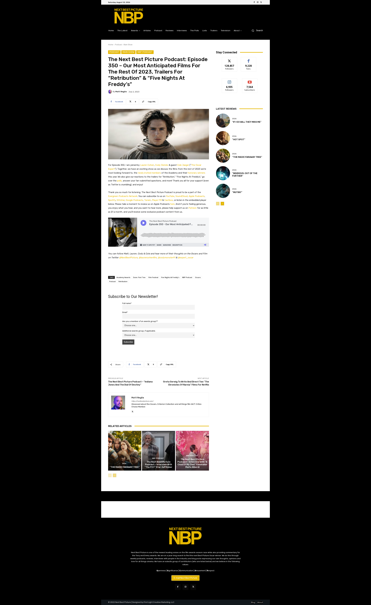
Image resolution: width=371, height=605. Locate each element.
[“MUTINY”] (223, 191)
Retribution (123, 281)
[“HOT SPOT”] (223, 138)
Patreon (193, 208)
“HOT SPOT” (238, 139)
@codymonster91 (166, 257)
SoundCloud (182, 196)
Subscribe (249, 80)
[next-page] (114, 475)
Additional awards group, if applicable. (139, 331)
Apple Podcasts (197, 196)
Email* (125, 312)
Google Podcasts (134, 200)
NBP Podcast (144, 52)
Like (248, 59)
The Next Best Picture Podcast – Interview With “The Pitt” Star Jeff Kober (158, 464)
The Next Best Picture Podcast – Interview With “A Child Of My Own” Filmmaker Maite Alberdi (192, 463)
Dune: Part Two (139, 277)
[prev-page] (110, 475)
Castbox (168, 200)
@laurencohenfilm (148, 257)
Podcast (118, 44)
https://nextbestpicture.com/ (142, 401)
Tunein (147, 200)
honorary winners (196, 173)
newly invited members (149, 173)
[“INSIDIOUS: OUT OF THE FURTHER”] (223, 173)
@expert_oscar (185, 257)
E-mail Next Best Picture (185, 578)
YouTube (170, 196)
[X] (261, 2)
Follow (229, 59)
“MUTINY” (237, 192)
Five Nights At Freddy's (170, 277)
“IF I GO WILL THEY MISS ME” (246, 122)
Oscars (198, 277)
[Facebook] (254, 2)
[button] (256, 30)
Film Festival (153, 277)
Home (110, 44)
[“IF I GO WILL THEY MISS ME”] (223, 121)
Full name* (127, 303)
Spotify (112, 200)
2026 (124, 463)
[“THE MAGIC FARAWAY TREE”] (124, 451)
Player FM (157, 200)
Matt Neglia (121, 92)
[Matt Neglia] (110, 92)
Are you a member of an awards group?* (140, 321)
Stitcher (121, 200)
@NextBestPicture (128, 257)
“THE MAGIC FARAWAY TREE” (125, 467)
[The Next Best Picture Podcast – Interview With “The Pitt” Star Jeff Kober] (158, 451)
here (172, 204)
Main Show (128, 44)
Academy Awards (123, 277)
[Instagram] (257, 2)
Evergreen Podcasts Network (122, 196)
